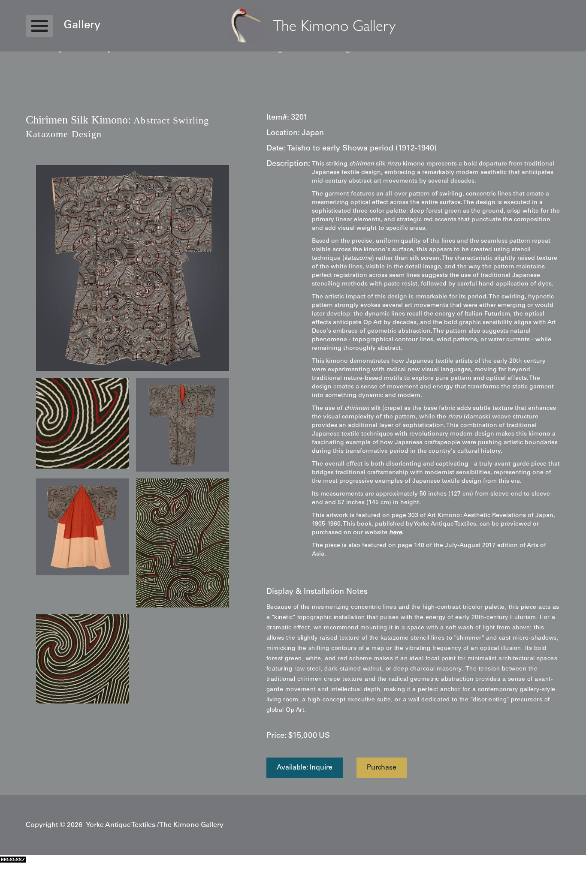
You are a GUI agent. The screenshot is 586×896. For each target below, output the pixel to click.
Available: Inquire (304, 767)
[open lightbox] (132, 268)
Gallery (81, 25)
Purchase (381, 767)
